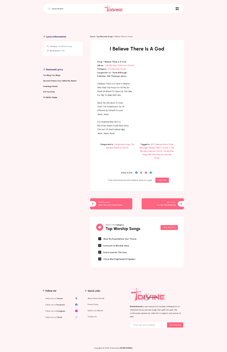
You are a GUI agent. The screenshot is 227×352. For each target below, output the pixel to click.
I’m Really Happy (50, 97)
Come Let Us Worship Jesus (116, 245)
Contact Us (92, 316)
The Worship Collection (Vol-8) (119, 65)
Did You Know (49, 92)
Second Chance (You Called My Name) (60, 81)
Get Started (175, 325)
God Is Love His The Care (115, 252)
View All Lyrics (169, 227)
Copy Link (162, 180)
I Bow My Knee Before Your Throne (119, 239)
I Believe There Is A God (158, 148)
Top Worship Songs (104, 36)
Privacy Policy (93, 304)
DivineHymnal (136, 306)
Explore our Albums (95, 310)
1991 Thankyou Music (159, 144)
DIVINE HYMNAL (126, 348)
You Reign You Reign (51, 75)
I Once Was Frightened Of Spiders (119, 259)
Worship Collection (156, 154)
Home (92, 36)
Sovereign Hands (50, 86)
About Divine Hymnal (96, 298)
